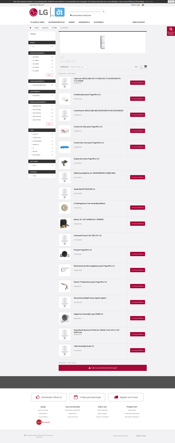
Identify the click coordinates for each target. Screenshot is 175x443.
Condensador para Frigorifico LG (87, 94)
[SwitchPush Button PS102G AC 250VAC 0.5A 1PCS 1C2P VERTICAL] (65, 334)
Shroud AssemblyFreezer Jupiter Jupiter (90, 298)
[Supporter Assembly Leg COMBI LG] (65, 318)
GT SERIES (36, 71)
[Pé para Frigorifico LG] (65, 254)
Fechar (171, 1)
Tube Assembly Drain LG (84, 346)
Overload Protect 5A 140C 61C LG (87, 235)
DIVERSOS (36, 144)
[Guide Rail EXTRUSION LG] (65, 193)
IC (33, 148)
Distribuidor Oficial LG (132, 417)
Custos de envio (73, 417)
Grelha (141, 68)
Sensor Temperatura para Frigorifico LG (90, 282)
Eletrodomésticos (57, 22)
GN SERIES (36, 64)
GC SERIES (36, 60)
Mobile (72, 22)
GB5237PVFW (37, 120)
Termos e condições (102, 417)
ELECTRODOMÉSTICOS (39, 85)
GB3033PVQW (37, 106)
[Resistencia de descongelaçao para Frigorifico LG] (65, 270)
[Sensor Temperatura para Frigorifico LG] (65, 286)
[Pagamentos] (39, 436)
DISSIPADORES (37, 141)
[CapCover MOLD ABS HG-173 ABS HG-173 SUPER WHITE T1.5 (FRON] (65, 83)
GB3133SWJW (37, 109)
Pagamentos (73, 413)
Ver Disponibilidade (138, 83)
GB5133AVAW (37, 113)
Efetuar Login (135, 5)
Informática (84, 22)
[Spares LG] (47, 12)
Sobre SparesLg (102, 410)
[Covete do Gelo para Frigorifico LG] (65, 131)
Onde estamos (138, 22)
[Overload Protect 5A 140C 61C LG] (65, 240)
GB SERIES (36, 57)
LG (33, 46)
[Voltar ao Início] (30, 28)
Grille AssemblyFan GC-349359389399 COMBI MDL (95, 173)
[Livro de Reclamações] (43, 422)
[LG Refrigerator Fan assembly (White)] (65, 208)
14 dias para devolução (131, 413)
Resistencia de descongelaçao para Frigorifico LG (94, 266)
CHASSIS (35, 134)
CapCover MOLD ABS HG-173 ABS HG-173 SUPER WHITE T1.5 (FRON (97, 79)
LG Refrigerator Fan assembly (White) (89, 203)
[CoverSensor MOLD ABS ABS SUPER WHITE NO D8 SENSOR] (65, 115)
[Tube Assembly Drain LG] (65, 350)
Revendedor (43, 413)
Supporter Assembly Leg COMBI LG (88, 314)
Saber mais (149, 1)
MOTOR (35, 151)
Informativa (132, 410)
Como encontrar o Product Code (81, 15)
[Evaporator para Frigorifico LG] (65, 163)
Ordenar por (65, 67)
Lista (145, 68)
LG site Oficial (43, 417)
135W (34, 176)
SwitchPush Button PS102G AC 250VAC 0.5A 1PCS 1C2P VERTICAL (96, 331)
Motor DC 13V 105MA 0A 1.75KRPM (88, 219)
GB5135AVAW (37, 116)
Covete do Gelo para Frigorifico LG (88, 126)
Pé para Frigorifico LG (83, 250)
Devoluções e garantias (72, 410)
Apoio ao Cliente (43, 410)
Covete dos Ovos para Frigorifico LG (89, 142)
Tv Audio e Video (37, 22)
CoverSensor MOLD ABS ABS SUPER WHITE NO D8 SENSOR (98, 110)
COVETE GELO (37, 138)
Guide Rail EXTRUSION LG (84, 189)
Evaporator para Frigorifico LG (86, 159)
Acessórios (99, 22)
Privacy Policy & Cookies (120, 436)
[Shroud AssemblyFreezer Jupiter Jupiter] (65, 302)
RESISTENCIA (36, 155)
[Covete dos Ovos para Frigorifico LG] (65, 147)
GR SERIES (36, 67)
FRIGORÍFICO (36, 95)
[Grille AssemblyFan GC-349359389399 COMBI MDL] (65, 177)
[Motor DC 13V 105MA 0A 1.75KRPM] (65, 224)
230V (34, 165)
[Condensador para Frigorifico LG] (65, 99)
